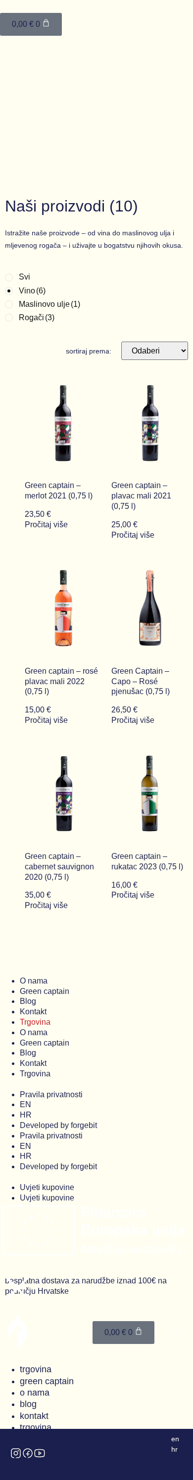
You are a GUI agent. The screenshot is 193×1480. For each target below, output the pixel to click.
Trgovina (35, 1022)
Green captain (44, 991)
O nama (34, 981)
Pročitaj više (46, 524)
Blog (28, 1001)
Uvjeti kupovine (47, 1187)
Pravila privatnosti (51, 1094)
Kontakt (33, 1011)
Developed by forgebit (58, 1125)
